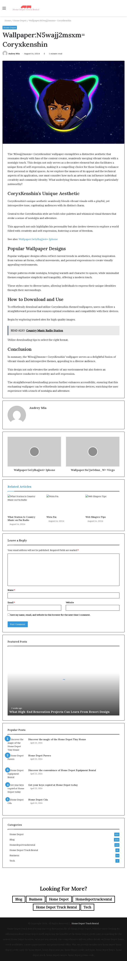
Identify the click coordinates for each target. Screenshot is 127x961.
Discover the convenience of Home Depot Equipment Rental (62, 770)
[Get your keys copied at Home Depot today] (17, 789)
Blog (12, 839)
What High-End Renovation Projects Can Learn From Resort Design (59, 712)
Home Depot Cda (38, 799)
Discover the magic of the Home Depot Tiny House (57, 739)
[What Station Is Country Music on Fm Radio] (25, 504)
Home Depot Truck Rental (24, 850)
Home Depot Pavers (39, 755)
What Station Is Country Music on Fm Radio (21, 518)
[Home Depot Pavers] (17, 760)
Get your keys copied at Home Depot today (53, 784)
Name (11, 590)
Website (70, 602)
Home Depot (20, 20)
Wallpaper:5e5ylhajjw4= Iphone (38, 239)
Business (14, 855)
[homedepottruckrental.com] (26, 8)
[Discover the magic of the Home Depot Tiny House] (17, 745)
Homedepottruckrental (22, 845)
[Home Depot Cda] (17, 804)
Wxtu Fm (51, 516)
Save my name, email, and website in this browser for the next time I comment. (50, 614)
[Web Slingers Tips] (102, 504)
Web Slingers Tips (95, 516)
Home (7, 20)
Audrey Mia (14, 53)
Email (11, 602)
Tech (12, 860)
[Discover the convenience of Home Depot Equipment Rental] (17, 775)
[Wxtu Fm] (63, 504)
